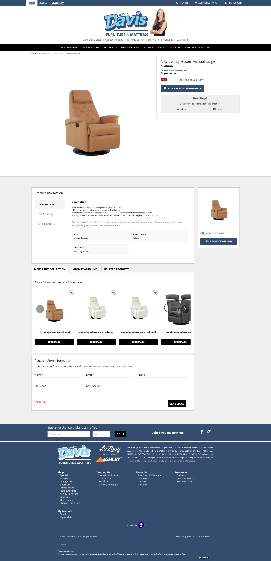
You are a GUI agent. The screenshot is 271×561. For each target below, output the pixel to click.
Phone (142, 374)
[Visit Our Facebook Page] (202, 432)
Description (46, 204)
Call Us (182, 109)
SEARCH (184, 2)
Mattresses (69, 47)
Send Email (177, 403)
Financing (154, 40)
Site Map (191, 536)
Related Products (116, 269)
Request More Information (184, 88)
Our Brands (63, 544)
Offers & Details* (203, 536)
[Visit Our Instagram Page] (209, 432)
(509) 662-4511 (171, 73)
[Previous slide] (40, 309)
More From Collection (49, 269)
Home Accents (154, 47)
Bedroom (110, 47)
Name (39, 374)
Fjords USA (168, 65)
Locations (183, 40)
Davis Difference (92, 40)
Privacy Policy (181, 536)
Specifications (46, 223)
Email (90, 374)
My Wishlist (66, 517)
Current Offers (114, 40)
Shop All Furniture (70, 503)
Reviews (142, 484)
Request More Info (221, 241)
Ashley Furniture (197, 47)
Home (33, 53)
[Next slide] (185, 309)
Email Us (220, 109)
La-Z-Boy (174, 47)
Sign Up (120, 434)
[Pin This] (164, 80)
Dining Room (130, 47)
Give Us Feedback (108, 484)
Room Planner (185, 481)
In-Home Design (135, 40)
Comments (93, 386)
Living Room (90, 47)
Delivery (168, 40)
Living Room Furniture (46, 53)
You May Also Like (85, 269)
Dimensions (45, 214)
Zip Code (40, 386)
